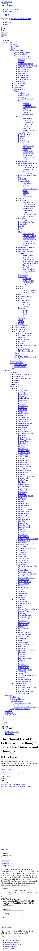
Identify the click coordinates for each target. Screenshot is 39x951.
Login (7, 24)
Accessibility (9, 948)
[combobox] (11, 32)
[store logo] (20, 19)
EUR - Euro (9, 11)
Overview (4, 889)
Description (5, 866)
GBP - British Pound (12, 9)
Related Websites (11, 946)
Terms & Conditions (12, 940)
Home (7, 40)
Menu (3, 36)
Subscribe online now (8, 769)
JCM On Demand (11, 715)
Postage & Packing (11, 942)
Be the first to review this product (12, 773)
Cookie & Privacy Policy (13, 944)
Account (4, 722)
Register (8, 22)
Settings (3, 724)
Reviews (4, 897)
